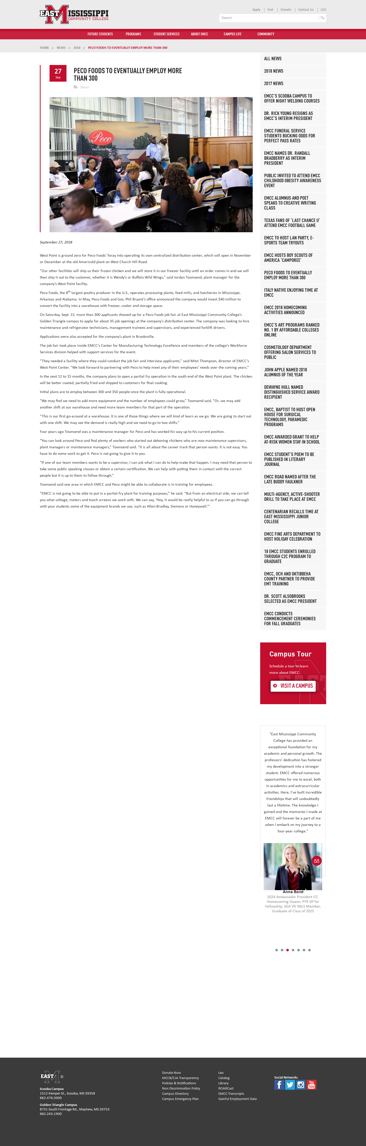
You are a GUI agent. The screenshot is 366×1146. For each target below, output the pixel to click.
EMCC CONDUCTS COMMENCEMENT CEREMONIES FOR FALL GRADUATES (290, 619)
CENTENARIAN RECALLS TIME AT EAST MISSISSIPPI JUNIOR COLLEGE (291, 517)
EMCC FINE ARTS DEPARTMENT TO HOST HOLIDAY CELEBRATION (292, 537)
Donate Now (171, 1073)
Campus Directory (175, 1093)
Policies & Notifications (179, 1083)
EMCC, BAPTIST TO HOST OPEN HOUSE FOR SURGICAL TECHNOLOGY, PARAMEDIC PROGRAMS (289, 417)
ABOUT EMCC (199, 34)
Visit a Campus (297, 686)
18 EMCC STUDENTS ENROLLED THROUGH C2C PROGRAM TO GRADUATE (289, 556)
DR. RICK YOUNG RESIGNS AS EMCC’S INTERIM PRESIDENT (288, 116)
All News (273, 59)
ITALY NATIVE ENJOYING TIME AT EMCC (291, 293)
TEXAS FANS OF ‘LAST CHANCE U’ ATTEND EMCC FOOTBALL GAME (292, 223)
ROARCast (226, 1088)
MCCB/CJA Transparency (180, 1078)
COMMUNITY (265, 34)
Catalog (224, 1078)
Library (223, 1083)
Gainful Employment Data (237, 1099)
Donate (286, 9)
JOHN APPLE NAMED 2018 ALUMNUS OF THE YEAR (285, 373)
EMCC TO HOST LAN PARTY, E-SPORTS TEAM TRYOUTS (289, 241)
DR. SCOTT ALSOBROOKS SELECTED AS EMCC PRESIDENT (290, 599)
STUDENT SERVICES (167, 34)
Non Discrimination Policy (181, 1088)
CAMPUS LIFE (233, 34)
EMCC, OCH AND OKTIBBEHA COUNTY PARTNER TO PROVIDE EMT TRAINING (289, 579)
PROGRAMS (133, 34)
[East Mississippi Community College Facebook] (279, 1084)
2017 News (273, 83)
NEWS (61, 48)
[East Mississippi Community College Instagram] (301, 1084)
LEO (323, 9)
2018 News (273, 71)
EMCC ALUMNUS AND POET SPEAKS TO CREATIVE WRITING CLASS (290, 203)
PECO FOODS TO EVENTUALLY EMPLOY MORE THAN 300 (288, 276)
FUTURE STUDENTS (100, 34)
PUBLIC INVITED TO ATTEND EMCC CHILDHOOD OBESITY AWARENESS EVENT (292, 180)
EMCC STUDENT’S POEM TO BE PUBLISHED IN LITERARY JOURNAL (289, 459)
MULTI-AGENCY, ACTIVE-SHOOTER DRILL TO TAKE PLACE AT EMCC (292, 497)
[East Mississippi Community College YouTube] (311, 1084)
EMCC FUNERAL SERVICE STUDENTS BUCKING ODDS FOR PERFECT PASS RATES (289, 136)
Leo (221, 1073)
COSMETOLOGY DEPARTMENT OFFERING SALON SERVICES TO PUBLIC (290, 352)
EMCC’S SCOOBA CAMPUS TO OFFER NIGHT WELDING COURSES (292, 99)
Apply (256, 9)
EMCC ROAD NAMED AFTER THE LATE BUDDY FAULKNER (290, 480)
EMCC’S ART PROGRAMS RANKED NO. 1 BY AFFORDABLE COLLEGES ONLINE (291, 330)
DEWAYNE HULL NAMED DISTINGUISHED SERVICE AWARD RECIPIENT (291, 392)
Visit (270, 9)
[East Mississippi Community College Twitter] (290, 1084)
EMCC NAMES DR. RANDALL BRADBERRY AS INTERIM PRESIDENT (287, 158)
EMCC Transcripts (231, 1093)
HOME (44, 48)
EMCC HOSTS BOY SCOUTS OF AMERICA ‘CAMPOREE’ (288, 258)
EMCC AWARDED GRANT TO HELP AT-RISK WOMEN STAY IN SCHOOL (292, 440)
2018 (76, 48)
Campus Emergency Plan (180, 1099)
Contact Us (305, 9)
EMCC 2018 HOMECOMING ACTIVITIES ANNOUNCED (285, 310)
